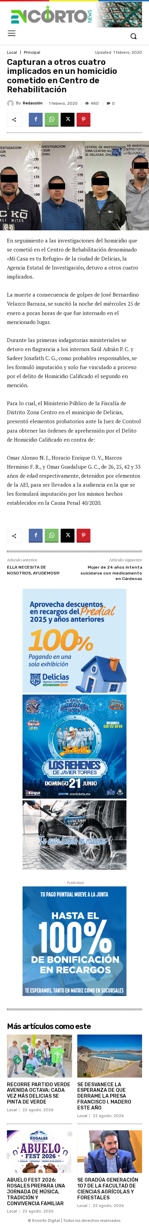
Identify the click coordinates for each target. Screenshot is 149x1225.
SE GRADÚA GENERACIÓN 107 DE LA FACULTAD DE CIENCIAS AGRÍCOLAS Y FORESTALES (107, 1188)
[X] (67, 120)
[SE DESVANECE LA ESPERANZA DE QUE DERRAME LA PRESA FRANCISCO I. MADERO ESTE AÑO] (109, 1056)
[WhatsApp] (52, 120)
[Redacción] (11, 103)
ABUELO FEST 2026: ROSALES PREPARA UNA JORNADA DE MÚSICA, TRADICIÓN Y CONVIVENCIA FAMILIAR (36, 1191)
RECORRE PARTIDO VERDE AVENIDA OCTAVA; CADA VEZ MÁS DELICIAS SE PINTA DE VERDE (38, 1093)
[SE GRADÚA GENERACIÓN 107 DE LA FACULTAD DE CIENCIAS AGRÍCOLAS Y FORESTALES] (109, 1151)
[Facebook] (36, 120)
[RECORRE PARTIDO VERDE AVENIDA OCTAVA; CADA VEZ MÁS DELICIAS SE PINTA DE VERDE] (39, 1056)
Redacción (33, 103)
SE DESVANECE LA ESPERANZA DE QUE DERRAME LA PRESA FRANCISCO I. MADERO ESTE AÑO (104, 1096)
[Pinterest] (83, 120)
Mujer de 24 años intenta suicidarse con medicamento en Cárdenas (111, 573)
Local (12, 52)
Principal (32, 52)
